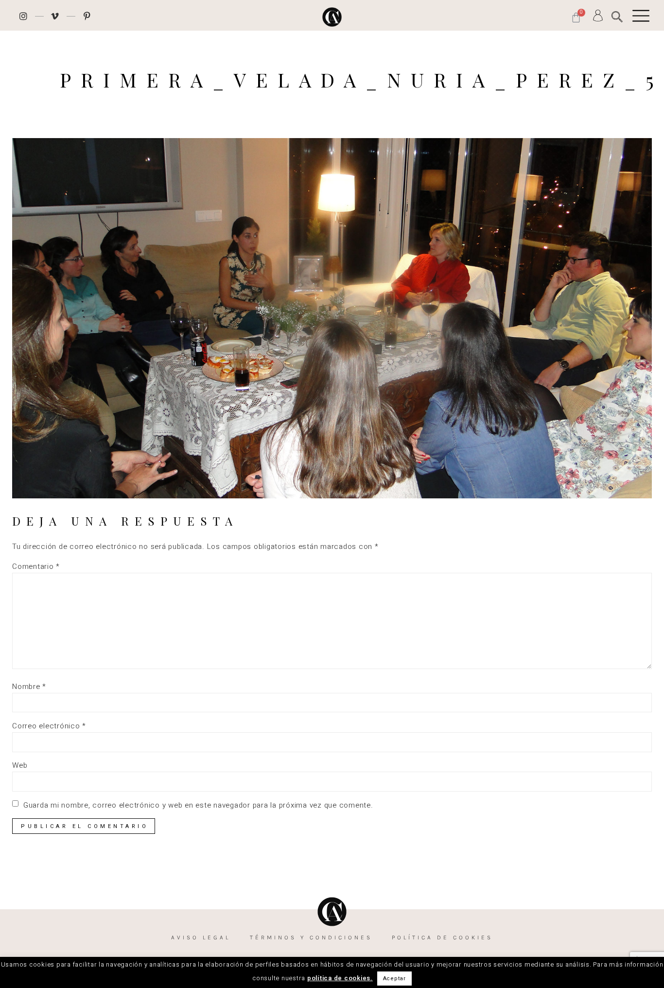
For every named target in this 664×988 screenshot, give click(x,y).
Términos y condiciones (311, 937)
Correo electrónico (49, 726)
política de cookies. (340, 978)
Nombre (29, 686)
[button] (617, 16)
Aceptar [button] (394, 978)
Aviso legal (200, 937)
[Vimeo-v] (55, 16)
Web (19, 765)
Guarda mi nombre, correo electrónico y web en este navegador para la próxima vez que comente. (198, 805)
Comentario (36, 566)
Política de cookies (442, 937)
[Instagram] (23, 16)
